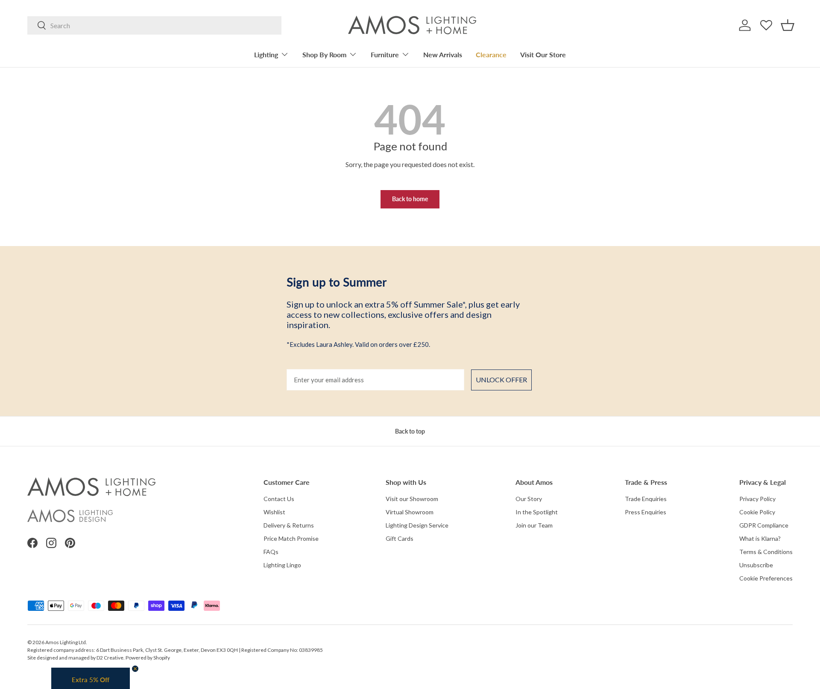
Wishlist (274, 512)
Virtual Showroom (409, 512)
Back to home (410, 198)
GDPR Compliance (763, 525)
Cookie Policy (757, 512)
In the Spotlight (536, 512)
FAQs (271, 551)
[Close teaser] (135, 669)
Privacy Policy (757, 498)
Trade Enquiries (646, 498)
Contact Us (279, 498)
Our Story (528, 498)
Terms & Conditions (766, 551)
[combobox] (154, 25)
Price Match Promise (291, 538)
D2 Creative (110, 657)
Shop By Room (324, 54)
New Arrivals (442, 54)
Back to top (410, 431)
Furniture (385, 54)
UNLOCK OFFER (501, 379)
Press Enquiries (645, 512)
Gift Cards (399, 538)
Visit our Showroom (412, 498)
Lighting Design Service (417, 525)
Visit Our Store (543, 54)
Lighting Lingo (282, 565)
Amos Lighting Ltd (65, 642)
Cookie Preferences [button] (766, 578)
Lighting (266, 54)
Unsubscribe (756, 565)
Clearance (491, 54)
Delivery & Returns (289, 525)
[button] (787, 25)
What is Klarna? (760, 538)
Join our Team (534, 525)
